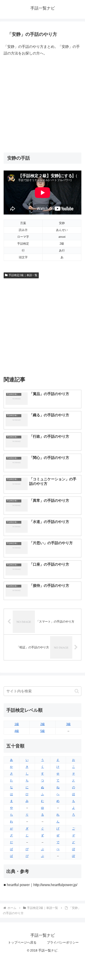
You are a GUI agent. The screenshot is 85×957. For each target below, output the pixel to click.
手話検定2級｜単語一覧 (23, 275)
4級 (17, 731)
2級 (42, 724)
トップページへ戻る (22, 942)
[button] (77, 691)
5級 (42, 731)
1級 (17, 724)
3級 (68, 724)
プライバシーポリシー (63, 942)
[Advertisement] (42, 104)
